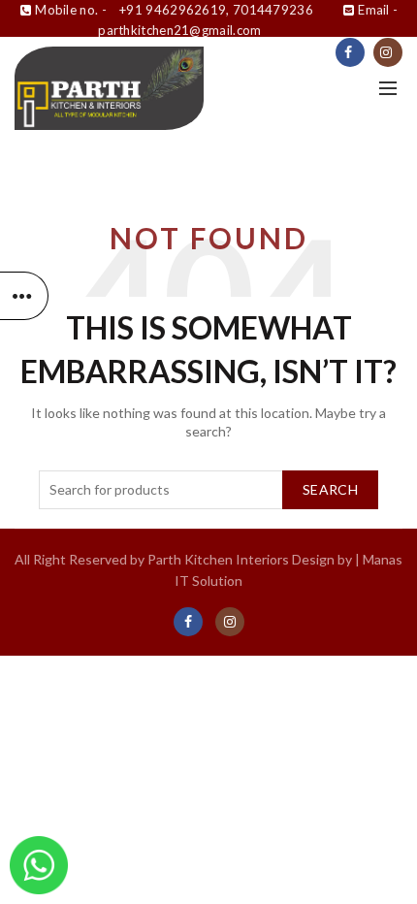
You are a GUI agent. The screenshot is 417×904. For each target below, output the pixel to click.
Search (330, 489)
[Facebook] (350, 52)
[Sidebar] (24, 296)
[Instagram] (387, 52)
